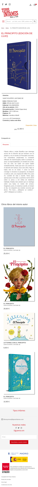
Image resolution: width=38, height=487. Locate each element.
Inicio (2, 28)
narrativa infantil (14, 115)
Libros (7, 28)
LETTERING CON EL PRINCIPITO (15, 342)
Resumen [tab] (6, 144)
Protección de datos (6, 479)
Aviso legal (4, 482)
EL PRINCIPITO (9, 248)
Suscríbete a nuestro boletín (19, 442)
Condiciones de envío (6, 484)
